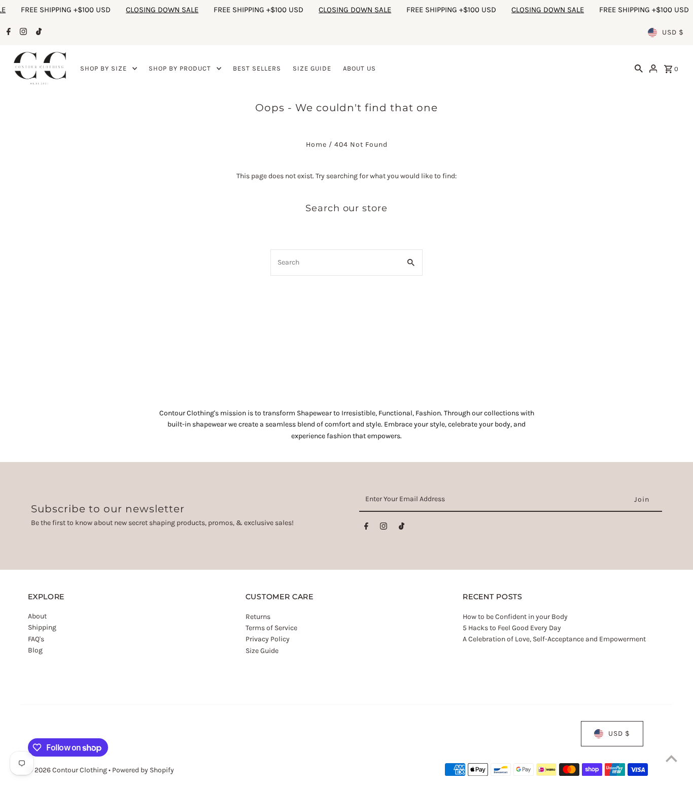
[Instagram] (22, 32)
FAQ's (36, 639)
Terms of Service (271, 627)
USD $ (673, 32)
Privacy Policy (268, 639)
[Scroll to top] (671, 758)
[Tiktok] (37, 32)
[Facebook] (7, 32)
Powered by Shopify (143, 770)
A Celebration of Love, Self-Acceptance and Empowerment (555, 639)
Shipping (42, 627)
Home (316, 144)
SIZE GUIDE (312, 68)
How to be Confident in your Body (515, 616)
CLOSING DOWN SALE (147, 9)
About (37, 616)
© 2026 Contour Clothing (68, 770)
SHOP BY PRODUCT (180, 68)
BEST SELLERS (257, 68)
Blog (35, 650)
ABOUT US (359, 68)
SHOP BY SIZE (103, 68)
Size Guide (262, 650)
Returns (258, 616)
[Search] (638, 68)
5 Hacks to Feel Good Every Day (512, 627)
